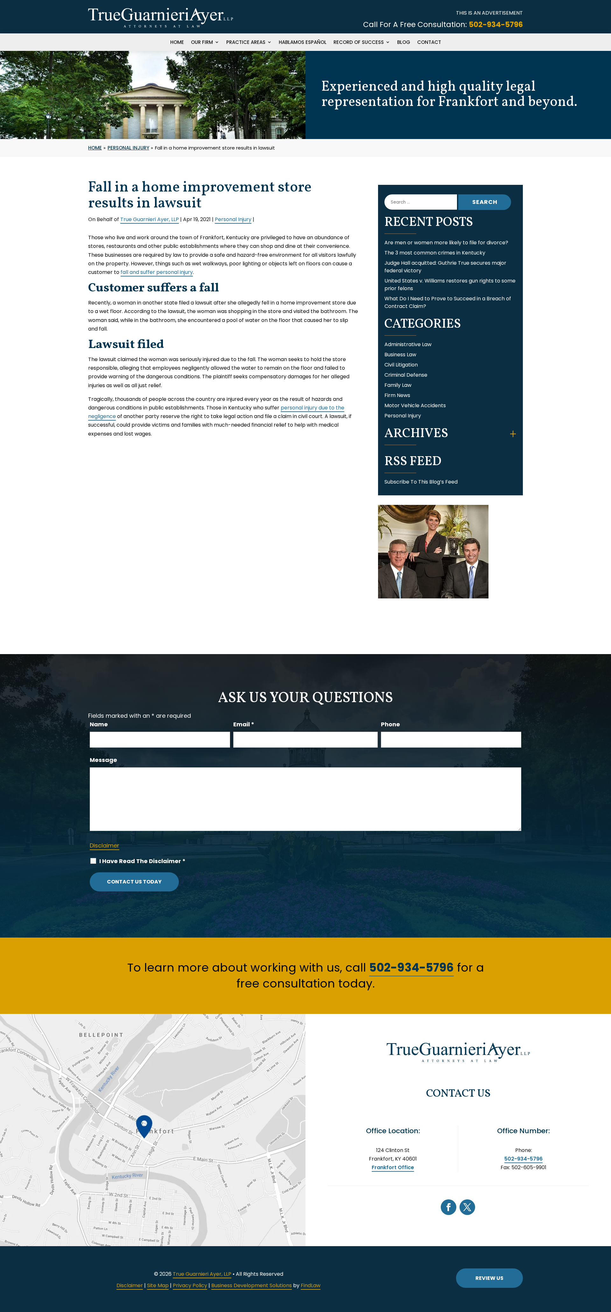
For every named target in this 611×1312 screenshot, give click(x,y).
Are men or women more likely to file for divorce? (446, 242)
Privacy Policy (190, 1285)
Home (177, 42)
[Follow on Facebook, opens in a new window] (448, 1207)
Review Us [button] (489, 1278)
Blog (403, 42)
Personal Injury (233, 219)
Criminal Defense (405, 375)
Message (103, 760)
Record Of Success (359, 42)
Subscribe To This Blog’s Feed (421, 481)
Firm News (397, 395)
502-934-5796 (496, 24)
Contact (429, 42)
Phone (390, 724)
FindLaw (310, 1285)
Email (243, 724)
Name (99, 724)
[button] (604, 1266)
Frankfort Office (393, 1167)
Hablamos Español (303, 42)
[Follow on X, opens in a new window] (467, 1207)
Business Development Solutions (251, 1285)
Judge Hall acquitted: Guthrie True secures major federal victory (445, 266)
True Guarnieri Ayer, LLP (149, 219)
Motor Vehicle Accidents (415, 405)
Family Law (397, 385)
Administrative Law (408, 344)
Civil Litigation (401, 364)
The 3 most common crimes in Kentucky (434, 252)
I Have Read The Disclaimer (142, 861)
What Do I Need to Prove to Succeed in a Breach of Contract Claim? (447, 302)
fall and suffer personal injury (157, 272)
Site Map (158, 1285)
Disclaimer (104, 845)
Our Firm (202, 42)
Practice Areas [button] (245, 42)
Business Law (400, 354)
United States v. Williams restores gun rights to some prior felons (450, 284)
